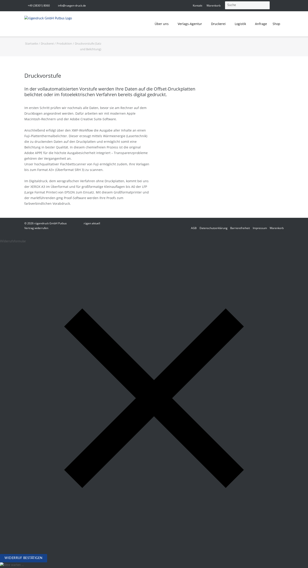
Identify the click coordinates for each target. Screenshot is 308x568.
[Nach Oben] (296, 556)
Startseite (31, 43)
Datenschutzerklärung (214, 228)
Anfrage (261, 24)
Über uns (162, 24)
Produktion (64, 43)
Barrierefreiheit (240, 228)
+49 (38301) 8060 (39, 5)
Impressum (260, 228)
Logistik (240, 24)
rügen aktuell (92, 223)
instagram (275, 5)
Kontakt (197, 5)
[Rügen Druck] (48, 24)
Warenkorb (214, 5)
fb (282, 5)
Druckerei (218, 24)
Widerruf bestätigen (24, 558)
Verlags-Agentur (190, 24)
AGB (194, 228)
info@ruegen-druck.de (72, 5)
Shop (276, 24)
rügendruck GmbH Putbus (50, 223)
